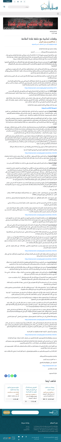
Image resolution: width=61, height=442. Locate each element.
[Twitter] (9, 375)
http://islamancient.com (50, 366)
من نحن (27, 426)
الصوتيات (44, 394)
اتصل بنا (27, 428)
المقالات (9, 396)
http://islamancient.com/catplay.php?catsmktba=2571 (41, 88)
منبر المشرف (35, 44)
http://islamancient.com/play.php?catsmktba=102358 (41, 319)
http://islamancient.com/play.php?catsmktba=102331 (41, 335)
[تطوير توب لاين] (9, 438)
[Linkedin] (15, 375)
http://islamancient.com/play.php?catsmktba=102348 (41, 153)
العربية (8, 1)
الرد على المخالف (43, 44)
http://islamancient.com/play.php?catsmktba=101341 (41, 215)
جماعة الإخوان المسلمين (49, 396)
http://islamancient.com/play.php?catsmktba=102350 (41, 259)
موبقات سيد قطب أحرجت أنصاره (49, 388)
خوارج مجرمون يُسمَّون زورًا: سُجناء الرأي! (13, 388)
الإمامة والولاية (53, 44)
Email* (25, 411)
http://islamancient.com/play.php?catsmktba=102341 (41, 251)
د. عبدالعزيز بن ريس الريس (48, 41)
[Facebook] (5, 375)
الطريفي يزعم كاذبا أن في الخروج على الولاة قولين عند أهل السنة (31, 389)
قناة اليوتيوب (26, 429)
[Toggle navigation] (58, 14)
